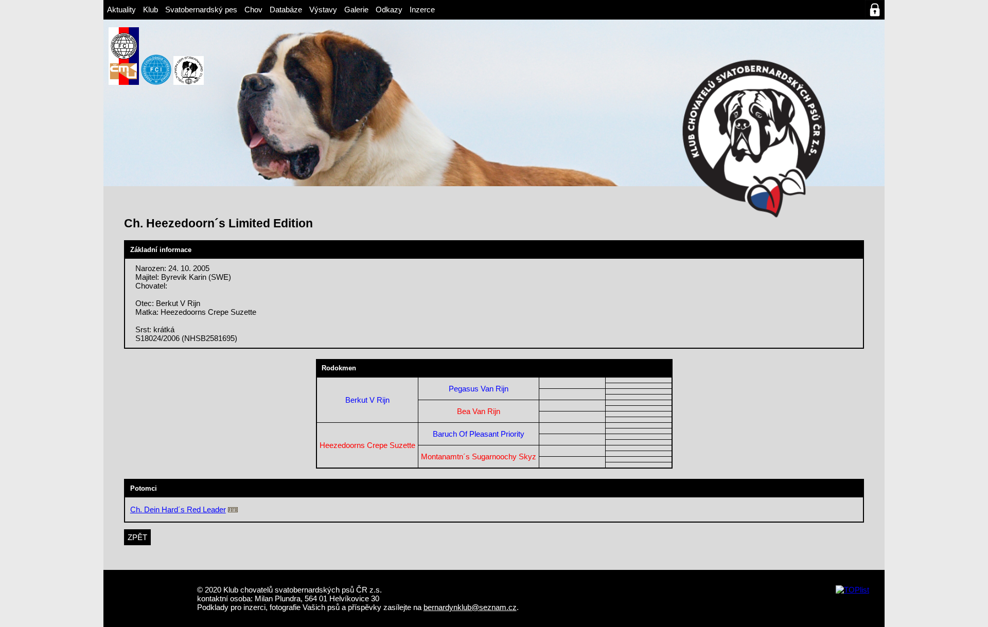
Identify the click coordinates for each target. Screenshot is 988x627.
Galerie (356, 9)
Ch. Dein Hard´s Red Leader (178, 509)
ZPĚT (137, 537)
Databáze (286, 9)
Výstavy (323, 9)
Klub (150, 9)
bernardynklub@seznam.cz (470, 607)
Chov (253, 9)
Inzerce (422, 9)
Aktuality (121, 9)
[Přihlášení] (875, 10)
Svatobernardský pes (201, 9)
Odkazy (389, 9)
